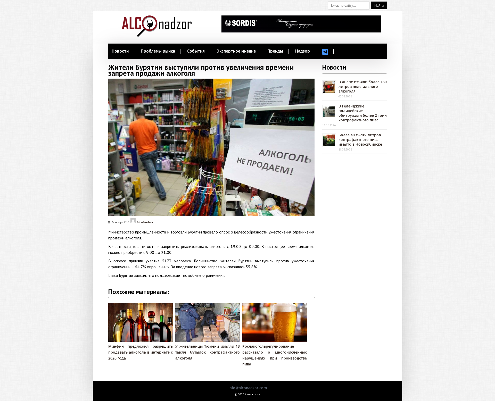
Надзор (302, 51)
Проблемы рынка (158, 51)
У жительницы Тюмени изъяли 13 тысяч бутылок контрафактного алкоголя (207, 352)
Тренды (275, 51)
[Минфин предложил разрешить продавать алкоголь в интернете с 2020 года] (143, 340)
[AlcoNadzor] (157, 35)
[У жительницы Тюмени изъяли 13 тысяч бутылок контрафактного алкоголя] (210, 340)
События (196, 51)
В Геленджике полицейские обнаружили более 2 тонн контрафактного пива (363, 113)
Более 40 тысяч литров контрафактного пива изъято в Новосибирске (360, 139)
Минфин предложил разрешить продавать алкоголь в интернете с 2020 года (140, 352)
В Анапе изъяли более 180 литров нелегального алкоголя (363, 86)
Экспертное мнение (236, 51)
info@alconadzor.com (247, 387)
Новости (120, 51)
